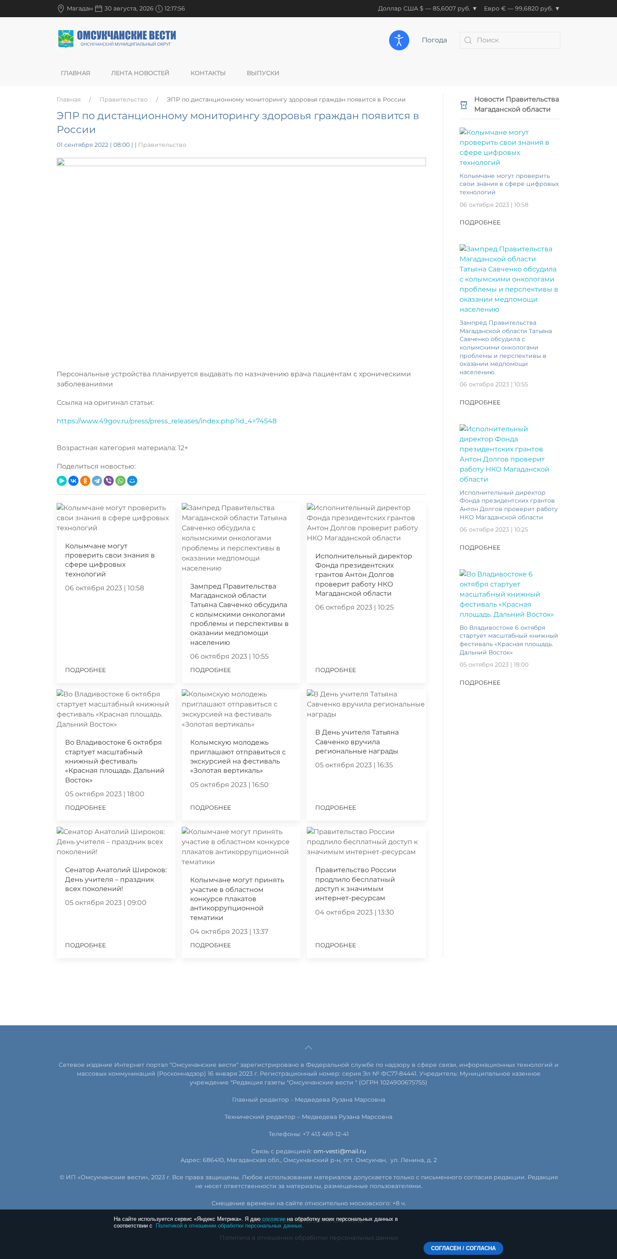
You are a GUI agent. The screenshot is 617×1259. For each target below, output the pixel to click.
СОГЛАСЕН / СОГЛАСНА (463, 1248)
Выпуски (263, 73)
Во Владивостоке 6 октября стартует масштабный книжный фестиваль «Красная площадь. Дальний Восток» (115, 761)
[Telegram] (97, 481)
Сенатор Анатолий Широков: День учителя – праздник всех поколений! (116, 879)
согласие (273, 1219)
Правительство (123, 99)
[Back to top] (308, 1047)
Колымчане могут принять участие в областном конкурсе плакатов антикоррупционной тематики (237, 899)
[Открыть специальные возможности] (399, 40)
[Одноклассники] (85, 481)
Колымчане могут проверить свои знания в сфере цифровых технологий (509, 184)
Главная (75, 73)
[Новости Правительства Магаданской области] (464, 104)
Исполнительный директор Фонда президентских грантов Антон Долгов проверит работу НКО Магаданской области (363, 575)
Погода (434, 40)
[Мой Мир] (132, 481)
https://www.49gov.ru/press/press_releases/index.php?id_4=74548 (167, 421)
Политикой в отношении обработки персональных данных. (230, 1226)
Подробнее (85, 670)
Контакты (208, 73)
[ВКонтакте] (73, 481)
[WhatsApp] (120, 481)
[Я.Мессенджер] (62, 481)
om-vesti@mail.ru (340, 1151)
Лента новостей (140, 73)
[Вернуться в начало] (117, 39)
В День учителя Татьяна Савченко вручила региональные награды (357, 741)
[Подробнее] (510, 147)
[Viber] (109, 481)
